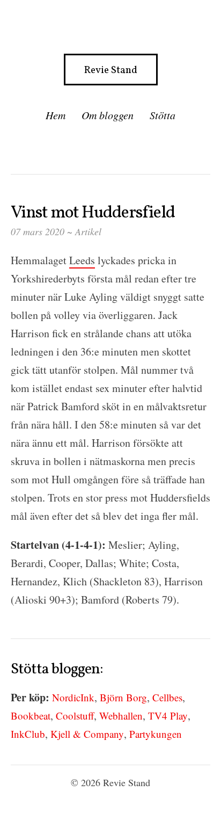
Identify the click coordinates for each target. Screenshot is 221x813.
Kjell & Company (87, 734)
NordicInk (73, 697)
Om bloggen (108, 115)
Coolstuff (75, 715)
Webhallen (121, 715)
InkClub (28, 734)
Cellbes (167, 697)
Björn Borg (123, 697)
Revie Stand (110, 70)
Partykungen (155, 734)
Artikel (88, 231)
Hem (55, 115)
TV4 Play (168, 715)
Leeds (82, 260)
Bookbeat (30, 715)
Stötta (162, 115)
